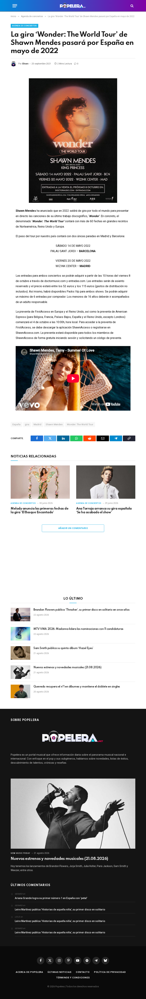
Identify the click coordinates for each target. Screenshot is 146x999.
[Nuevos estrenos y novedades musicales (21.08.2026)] (20, 672)
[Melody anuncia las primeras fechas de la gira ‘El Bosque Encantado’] (40, 482)
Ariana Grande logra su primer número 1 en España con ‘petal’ (51, 898)
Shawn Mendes (54, 424)
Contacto (83, 972)
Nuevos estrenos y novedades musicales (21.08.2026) (67, 667)
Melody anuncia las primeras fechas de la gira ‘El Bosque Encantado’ (39, 510)
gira (27, 424)
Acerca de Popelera (29, 972)
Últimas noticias (59, 972)
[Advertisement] (73, 566)
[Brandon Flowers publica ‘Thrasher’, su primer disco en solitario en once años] (20, 614)
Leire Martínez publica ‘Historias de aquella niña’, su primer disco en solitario (60, 909)
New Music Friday (20, 853)
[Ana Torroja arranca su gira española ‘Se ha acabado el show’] (105, 482)
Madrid (37, 424)
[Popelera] (73, 6)
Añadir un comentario (73, 528)
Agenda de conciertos (24, 26)
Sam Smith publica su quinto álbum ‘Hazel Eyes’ (63, 648)
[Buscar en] (132, 6)
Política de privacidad (110, 972)
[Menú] (14, 6)
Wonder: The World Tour (80, 424)
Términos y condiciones (73, 977)
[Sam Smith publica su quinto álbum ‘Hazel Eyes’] (20, 653)
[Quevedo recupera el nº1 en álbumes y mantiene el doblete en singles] (20, 691)
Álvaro (25, 63)
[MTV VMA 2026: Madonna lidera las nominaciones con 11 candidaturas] (20, 633)
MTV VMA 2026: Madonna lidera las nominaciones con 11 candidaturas (78, 629)
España (16, 424)
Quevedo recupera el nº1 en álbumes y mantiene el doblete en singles (76, 686)
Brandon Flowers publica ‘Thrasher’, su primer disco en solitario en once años (81, 609)
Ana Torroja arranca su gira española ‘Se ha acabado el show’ (104, 510)
